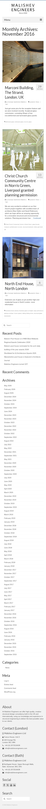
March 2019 (8, 514)
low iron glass (27, 121)
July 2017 (7, 588)
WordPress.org (9, 692)
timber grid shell (38, 227)
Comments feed (10, 688)
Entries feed (8, 684)
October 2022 (9, 433)
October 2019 (9, 503)
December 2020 (10, 463)
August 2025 (9, 393)
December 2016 (10, 614)
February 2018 (9, 562)
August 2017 (9, 584)
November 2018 (10, 529)
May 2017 (8, 595)
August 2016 (9, 629)
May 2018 (8, 551)
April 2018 (8, 555)
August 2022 (9, 441)
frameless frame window (12, 310)
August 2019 (9, 511)
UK (5, 229)
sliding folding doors (27, 313)
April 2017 (8, 599)
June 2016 (8, 632)
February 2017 (9, 607)
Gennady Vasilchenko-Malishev (17, 102)
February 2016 (9, 636)
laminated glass (19, 121)
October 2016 (9, 621)
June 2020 (8, 481)
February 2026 (9, 389)
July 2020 (7, 478)
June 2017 (8, 592)
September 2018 (10, 537)
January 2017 (9, 610)
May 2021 (8, 459)
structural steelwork (28, 227)
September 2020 (10, 474)
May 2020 (8, 485)
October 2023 (9, 422)
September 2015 (10, 654)
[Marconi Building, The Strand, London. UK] (23, 61)
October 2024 (9, 404)
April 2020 (8, 489)
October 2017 (9, 577)
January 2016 (9, 640)
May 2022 (8, 448)
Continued (37, 218)
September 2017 (10, 581)
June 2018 (8, 548)
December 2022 (10, 426)
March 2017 (8, 603)
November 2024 (10, 400)
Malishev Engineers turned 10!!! (16, 364)
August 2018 (9, 540)
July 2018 (7, 544)
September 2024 (10, 408)
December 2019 (10, 496)
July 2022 (7, 444)
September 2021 (10, 456)
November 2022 (10, 430)
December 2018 (10, 526)
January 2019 (9, 522)
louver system (18, 313)
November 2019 (10, 500)
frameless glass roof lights (26, 310)
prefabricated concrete (16, 227)
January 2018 (9, 566)
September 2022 (10, 437)
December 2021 (10, 452)
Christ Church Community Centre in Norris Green (19, 224)
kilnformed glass (10, 121)
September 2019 (10, 507)
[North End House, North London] (23, 257)
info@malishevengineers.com (16, 748)
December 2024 (10, 397)
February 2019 (9, 518)
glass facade (35, 224)
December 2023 (10, 415)
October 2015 (9, 651)
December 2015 (10, 643)
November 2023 (10, 419)
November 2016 (10, 618)
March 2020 (8, 492)
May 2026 (8, 386)
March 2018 (8, 559)
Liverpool (6, 227)
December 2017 (10, 570)
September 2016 (10, 625)
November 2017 (10, 573)
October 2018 (9, 533)
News (37, 102)
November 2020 (10, 467)
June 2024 (8, 411)
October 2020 (9, 470)
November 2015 (10, 647)
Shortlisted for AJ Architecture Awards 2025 (20, 353)
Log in (6, 681)
